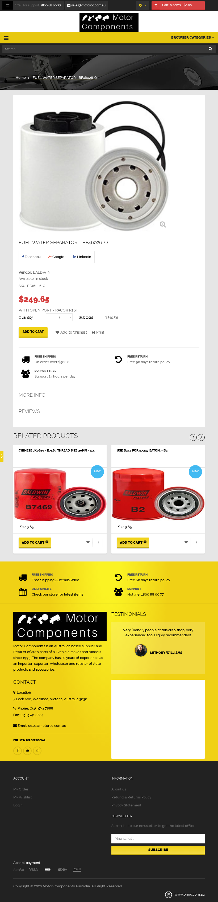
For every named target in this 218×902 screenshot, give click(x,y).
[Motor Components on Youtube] (27, 751)
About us (118, 789)
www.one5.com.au (189, 894)
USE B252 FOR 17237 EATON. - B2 (142, 450)
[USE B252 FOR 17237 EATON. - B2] (158, 494)
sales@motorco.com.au (88, 5)
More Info (32, 395)
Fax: (16, 715)
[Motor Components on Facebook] (17, 751)
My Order (20, 789)
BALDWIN (42, 272)
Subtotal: (86, 317)
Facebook (32, 257)
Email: (22, 726)
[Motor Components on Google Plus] (37, 751)
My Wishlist (22, 797)
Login (18, 805)
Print (99, 332)
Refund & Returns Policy (131, 797)
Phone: (23, 708)
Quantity (26, 317)
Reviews (29, 411)
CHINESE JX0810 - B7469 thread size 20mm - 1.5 (57, 450)
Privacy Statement (126, 805)
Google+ (59, 257)
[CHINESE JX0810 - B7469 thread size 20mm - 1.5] (60, 494)
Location (23, 692)
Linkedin (83, 257)
